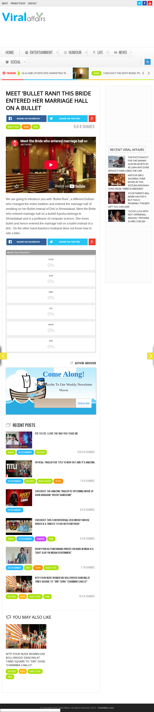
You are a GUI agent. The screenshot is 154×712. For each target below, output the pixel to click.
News (22, 596)
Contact (32, 3)
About (5, 3)
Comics (83, 73)
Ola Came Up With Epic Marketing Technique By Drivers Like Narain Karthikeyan (33, 73)
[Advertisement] (83, 37)
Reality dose (13, 126)
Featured (41, 452)
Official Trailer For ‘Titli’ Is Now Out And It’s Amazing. (65, 462)
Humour (41, 538)
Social (26, 126)
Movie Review (45, 481)
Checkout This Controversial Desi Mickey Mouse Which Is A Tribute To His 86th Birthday (62, 522)
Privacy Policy (18, 3)
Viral (35, 126)
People (58, 481)
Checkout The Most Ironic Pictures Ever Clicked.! (115, 73)
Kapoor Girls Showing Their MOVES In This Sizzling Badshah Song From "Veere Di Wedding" (128, 182)
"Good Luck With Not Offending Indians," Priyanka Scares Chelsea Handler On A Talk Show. (128, 218)
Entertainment (25, 452)
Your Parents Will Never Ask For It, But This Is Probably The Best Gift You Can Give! (129, 200)
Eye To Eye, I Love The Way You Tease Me (56, 433)
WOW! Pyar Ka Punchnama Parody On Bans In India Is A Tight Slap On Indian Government (64, 550)
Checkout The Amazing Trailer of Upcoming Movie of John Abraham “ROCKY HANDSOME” (64, 493)
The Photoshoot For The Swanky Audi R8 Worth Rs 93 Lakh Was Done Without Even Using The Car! (128, 164)
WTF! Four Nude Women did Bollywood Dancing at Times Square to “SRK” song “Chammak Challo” (62, 579)
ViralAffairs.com (106, 708)
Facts (28, 567)
